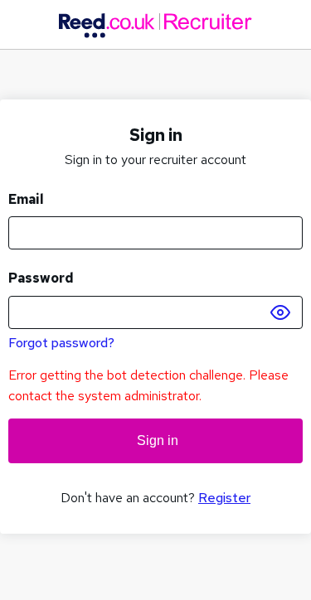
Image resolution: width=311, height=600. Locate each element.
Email (26, 199)
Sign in (156, 440)
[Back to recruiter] (155, 25)
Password (41, 278)
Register (224, 497)
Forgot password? (61, 342)
